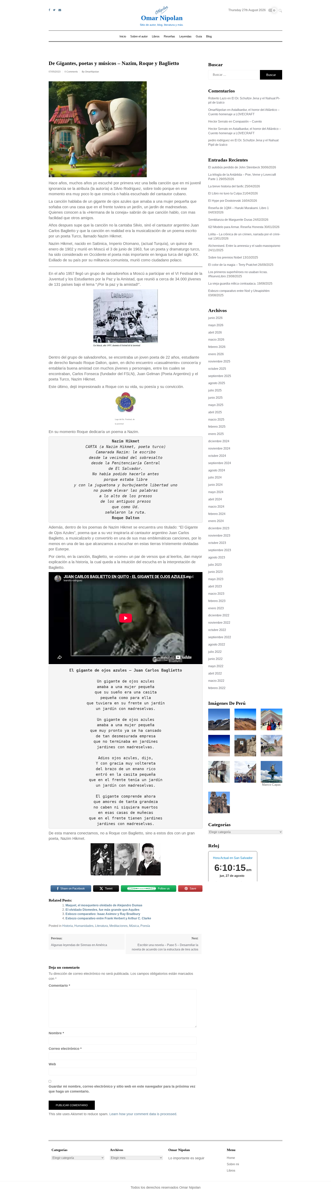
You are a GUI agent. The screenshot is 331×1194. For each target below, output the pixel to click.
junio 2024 (215, 484)
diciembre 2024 (218, 441)
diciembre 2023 (218, 528)
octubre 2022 (217, 630)
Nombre (56, 1033)
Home (231, 1157)
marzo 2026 (216, 339)
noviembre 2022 (219, 622)
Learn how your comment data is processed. (143, 1114)
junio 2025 (215, 397)
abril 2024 (215, 499)
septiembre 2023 (219, 550)
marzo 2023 (216, 593)
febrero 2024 (216, 513)
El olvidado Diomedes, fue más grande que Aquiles (102, 909)
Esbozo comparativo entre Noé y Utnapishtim (239, 290)
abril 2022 (215, 673)
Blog (209, 36)
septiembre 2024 (219, 463)
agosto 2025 (216, 383)
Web (52, 1064)
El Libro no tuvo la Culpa (225, 193)
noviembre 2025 (219, 361)
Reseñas (169, 36)
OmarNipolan (92, 71)
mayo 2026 (215, 325)
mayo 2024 (215, 492)
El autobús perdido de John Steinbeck (234, 167)
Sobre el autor (139, 36)
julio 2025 (215, 390)
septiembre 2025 (219, 376)
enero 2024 (216, 521)
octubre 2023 (217, 542)
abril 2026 (215, 332)
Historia (67, 925)
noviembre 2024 (219, 448)
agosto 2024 (216, 470)
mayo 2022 (215, 666)
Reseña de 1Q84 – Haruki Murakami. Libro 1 (238, 208)
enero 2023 (216, 608)
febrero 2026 (216, 346)
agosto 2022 (216, 644)
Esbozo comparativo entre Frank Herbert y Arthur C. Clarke (108, 918)
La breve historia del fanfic (226, 186)
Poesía (145, 925)
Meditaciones (118, 925)
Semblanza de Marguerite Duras (230, 219)
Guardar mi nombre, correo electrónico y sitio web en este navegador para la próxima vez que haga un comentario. (122, 1088)
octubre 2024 (217, 455)
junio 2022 (215, 658)
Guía (199, 36)
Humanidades (83, 925)
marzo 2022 (216, 680)
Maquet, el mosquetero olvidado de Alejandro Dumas (104, 905)
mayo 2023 (215, 579)
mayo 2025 (215, 405)
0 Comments (71, 71)
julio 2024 (215, 477)
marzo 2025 (216, 419)
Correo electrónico (65, 1049)
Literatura (101, 925)
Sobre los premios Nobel (225, 257)
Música (134, 925)
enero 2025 (216, 434)
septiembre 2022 (219, 637)
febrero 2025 (216, 426)
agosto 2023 (216, 557)
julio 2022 (215, 651)
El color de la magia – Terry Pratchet (232, 264)
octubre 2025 (217, 368)
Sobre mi (233, 1164)
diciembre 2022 (218, 615)
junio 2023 (215, 571)
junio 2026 (215, 317)
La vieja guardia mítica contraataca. (232, 283)
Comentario (59, 985)
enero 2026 (216, 354)
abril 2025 (215, 412)
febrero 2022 (216, 688)
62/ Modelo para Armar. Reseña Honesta (235, 227)
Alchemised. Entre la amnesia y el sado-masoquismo (244, 245)
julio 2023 (215, 564)
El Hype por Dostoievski (224, 200)
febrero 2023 (216, 601)
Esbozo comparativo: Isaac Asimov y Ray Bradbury (103, 914)
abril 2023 (215, 586)
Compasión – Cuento (247, 121)
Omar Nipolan (162, 18)
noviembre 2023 (219, 535)
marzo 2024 (216, 506)
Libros (156, 36)
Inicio (123, 36)
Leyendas (185, 36)
